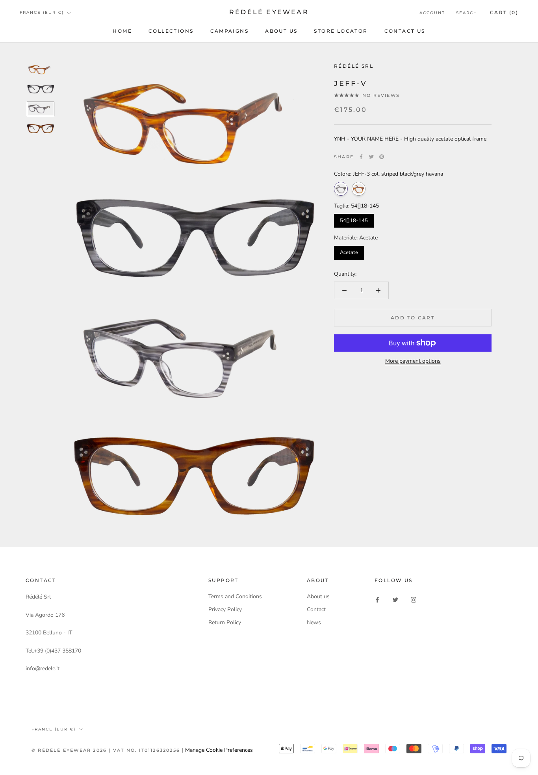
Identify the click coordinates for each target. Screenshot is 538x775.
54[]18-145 (354, 220)
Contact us (404, 31)
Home (122, 31)
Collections (170, 31)
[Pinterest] (381, 156)
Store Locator (340, 31)
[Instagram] (413, 599)
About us (281, 31)
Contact (316, 609)
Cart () (504, 12)
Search (466, 12)
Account (432, 12)
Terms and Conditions (235, 596)
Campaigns (229, 31)
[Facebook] (361, 156)
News (314, 622)
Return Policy (224, 622)
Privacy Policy (225, 609)
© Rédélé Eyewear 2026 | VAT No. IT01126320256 (107, 750)
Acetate (349, 252)
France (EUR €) (42, 12)
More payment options (413, 361)
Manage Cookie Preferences (219, 750)
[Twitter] (371, 156)
